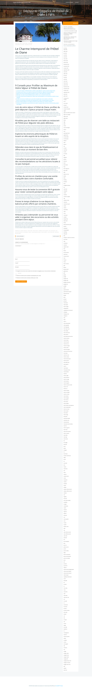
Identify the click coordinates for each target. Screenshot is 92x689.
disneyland (65, 228)
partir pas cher (66, 547)
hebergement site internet (68, 310)
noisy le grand (66, 519)
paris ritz (65, 545)
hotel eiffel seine (66, 362)
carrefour (65, 194)
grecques (65, 300)
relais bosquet (66, 574)
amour (65, 125)
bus (64, 187)
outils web (65, 535)
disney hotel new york (67, 224)
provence (65, 563)
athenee (65, 140)
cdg (64, 198)
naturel (65, 507)
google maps (66, 280)
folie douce (65, 254)
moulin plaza (66, 506)
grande (65, 295)
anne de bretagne (67, 127)
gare (64, 265)
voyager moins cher (67, 664)
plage (64, 552)
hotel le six (65, 388)
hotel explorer (66, 364)
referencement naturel (67, 573)
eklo (64, 235)
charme (65, 207)
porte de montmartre (67, 556)
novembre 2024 (66, 88)
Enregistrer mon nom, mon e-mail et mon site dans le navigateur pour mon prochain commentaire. (36, 271)
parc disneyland (66, 541)
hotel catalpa (66, 330)
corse (65, 213)
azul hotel (65, 149)
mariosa (65, 474)
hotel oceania (66, 410)
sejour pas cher (66, 597)
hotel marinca (66, 399)
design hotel (66, 218)
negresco (65, 511)
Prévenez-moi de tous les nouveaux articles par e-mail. (27, 277)
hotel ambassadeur (67, 323)
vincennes (65, 647)
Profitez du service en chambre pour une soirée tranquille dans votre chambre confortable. (35, 99)
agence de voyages (67, 114)
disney (65, 222)
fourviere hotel (66, 256)
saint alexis (65, 595)
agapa (65, 110)
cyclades (65, 217)
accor (65, 101)
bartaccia (65, 161)
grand (65, 287)
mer (64, 494)
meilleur (65, 487)
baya (64, 166)
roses (65, 589)
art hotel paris (66, 138)
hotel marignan (66, 397)
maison (65, 466)
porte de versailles (67, 558)
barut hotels (66, 164)
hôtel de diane (35, 230)
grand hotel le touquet (67, 291)
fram (64, 258)
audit (64, 142)
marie (65, 472)
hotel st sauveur (66, 433)
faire (64, 248)
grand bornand (66, 289)
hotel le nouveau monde (68, 384)
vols (64, 649)
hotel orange (66, 414)
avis (64, 146)
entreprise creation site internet (69, 237)
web (64, 666)
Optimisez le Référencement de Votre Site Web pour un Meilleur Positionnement (70, 33)
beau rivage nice (66, 168)
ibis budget (65, 442)
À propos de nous (69, 2)
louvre (65, 459)
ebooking (65, 231)
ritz (64, 582)
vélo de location (18, 233)
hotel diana (30, 43)
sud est (65, 623)
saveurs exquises (44, 232)
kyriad (65, 448)
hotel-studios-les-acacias (19, 44)
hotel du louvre (66, 360)
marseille (65, 483)
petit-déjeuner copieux (27, 232)
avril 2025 (65, 79)
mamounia (65, 468)
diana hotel (17, 43)
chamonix (65, 202)
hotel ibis (65, 373)
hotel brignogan (66, 327)
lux (64, 461)
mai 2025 (65, 77)
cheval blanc (66, 209)
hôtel (21, 43)
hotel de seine (66, 347)
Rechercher (75, 23)
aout (64, 131)
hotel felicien (66, 368)
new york (65, 515)
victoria (65, 642)
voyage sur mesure (67, 662)
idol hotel (65, 444)
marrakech (65, 479)
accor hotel (66, 103)
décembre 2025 (66, 64)
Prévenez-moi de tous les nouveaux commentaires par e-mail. (28, 275)
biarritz (65, 176)
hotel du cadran (66, 356)
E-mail (16, 263)
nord (64, 520)
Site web (17, 267)
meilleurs (65, 492)
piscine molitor (66, 550)
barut (64, 163)
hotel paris (65, 416)
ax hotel (65, 148)
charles (65, 205)
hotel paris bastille (67, 418)
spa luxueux (57, 232)
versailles (65, 640)
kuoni (64, 446)
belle (64, 172)
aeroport (65, 105)
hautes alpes (66, 304)
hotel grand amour (67, 369)
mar (64, 470)
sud (64, 621)
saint (64, 593)
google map (66, 278)
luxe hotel (65, 463)
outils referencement (67, 532)
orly (64, 530)
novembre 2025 (66, 66)
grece (65, 297)
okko (64, 528)
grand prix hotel (66, 293)
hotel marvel (66, 401)
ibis (64, 440)
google (65, 276)
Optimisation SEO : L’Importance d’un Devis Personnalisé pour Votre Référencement (70, 38)
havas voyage (66, 306)
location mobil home (67, 455)
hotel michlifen (66, 403)
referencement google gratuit (69, 569)
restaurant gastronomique (36, 232)
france (65, 261)
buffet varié (18, 230)
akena (65, 120)
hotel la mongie (66, 379)
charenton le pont (67, 204)
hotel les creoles (66, 394)
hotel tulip (65, 437)
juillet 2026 (65, 51)
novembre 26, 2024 (28, 44)
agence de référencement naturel (69, 112)
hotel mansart (66, 396)
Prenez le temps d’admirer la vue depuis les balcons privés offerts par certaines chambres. (34, 101)
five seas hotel (66, 252)
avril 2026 (65, 56)
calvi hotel (65, 189)
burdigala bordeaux (67, 185)
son (64, 616)
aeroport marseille (67, 108)
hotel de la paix (66, 341)
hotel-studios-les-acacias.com (22, 2)
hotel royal (65, 429)
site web (65, 608)
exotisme (65, 245)
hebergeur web (66, 314)
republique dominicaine (68, 576)
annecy (65, 129)
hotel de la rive (66, 343)
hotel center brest (67, 332)
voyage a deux (66, 653)
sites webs (65, 612)
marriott (65, 481)
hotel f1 (65, 366)
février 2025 (66, 83)
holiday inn (65, 315)
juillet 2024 (65, 96)
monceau (65, 498)
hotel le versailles (67, 392)
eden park (65, 233)
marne (65, 478)
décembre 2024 (66, 86)
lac (64, 451)
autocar (65, 144)
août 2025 (65, 71)
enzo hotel (65, 239)
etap (64, 241)
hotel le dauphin (66, 382)
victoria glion (66, 643)
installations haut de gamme (43, 230)
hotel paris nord (66, 420)
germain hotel (66, 269)
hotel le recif (66, 386)
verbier (65, 638)
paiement (65, 537)
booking (65, 179)
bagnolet (65, 157)
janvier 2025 (66, 84)
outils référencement (67, 533)
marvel (65, 485)
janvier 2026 (66, 62)
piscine (65, 548)
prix (64, 561)
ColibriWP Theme (59, 685)
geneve (65, 267)
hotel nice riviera (66, 409)
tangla (65, 625)
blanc (64, 177)
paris (56, 230)
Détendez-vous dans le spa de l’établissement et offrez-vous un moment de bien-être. (34, 94)
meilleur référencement (68, 491)
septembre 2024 (66, 92)
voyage (65, 651)
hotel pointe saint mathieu (68, 423)
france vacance (66, 263)
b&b (64, 155)
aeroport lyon (66, 107)
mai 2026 (65, 55)
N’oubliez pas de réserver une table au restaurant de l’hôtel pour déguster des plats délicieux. (35, 92)
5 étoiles (65, 99)
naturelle (65, 509)
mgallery (65, 496)
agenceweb (66, 118)
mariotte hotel (66, 476)
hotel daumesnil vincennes (68, 336)
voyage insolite (66, 657)
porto (65, 560)
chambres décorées (23, 230)
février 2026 (66, 60)
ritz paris (65, 584)
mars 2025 (65, 81)
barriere (65, 159)
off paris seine (66, 526)
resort (65, 578)
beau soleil (65, 170)
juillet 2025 (65, 73)
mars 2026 (65, 58)
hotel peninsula (66, 422)
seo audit (65, 601)
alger (64, 122)
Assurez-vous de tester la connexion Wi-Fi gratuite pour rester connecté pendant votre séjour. (35, 100)
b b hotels (65, 153)
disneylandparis (66, 230)
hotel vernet (66, 438)
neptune (65, 513)
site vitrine (65, 606)
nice (64, 517)
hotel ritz (65, 425)
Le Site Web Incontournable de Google (70, 30)
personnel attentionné (19, 232)
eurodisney (65, 243)
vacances (65, 634)
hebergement (66, 308)
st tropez (65, 619)
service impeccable (51, 232)
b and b (65, 151)
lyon (64, 465)
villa (64, 645)
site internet (66, 604)
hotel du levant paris (67, 358)
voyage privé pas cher (67, 660)
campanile (65, 190)
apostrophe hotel (67, 133)
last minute (65, 453)
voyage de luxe (66, 655)
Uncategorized (66, 632)
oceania (65, 524)
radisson (65, 567)
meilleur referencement (68, 489)
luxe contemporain (52, 230)
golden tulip (66, 271)
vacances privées (66, 636)
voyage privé (66, 658)
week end (65, 670)
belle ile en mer (66, 174)
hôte (64, 317)
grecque (65, 299)
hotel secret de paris (67, 431)
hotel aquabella (66, 325)
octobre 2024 (66, 90)
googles (65, 286)
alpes (64, 123)
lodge (65, 457)
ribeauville (65, 580)
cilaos (65, 211)
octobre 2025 (66, 68)
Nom (16, 259)
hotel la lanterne (66, 377)
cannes (65, 192)
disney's (65, 226)
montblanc (65, 502)
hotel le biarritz (66, 381)
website (65, 668)
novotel (65, 522)
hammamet (66, 302)
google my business (67, 282)
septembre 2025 (66, 69)
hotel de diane (25, 43)
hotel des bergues (67, 349)
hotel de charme (66, 338)
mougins (65, 504)
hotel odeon (66, 412)
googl (65, 274)
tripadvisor (65, 629)
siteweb (65, 614)
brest (64, 183)
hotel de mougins (67, 345)
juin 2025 (65, 75)
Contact (77, 2)
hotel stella (65, 435)
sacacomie (65, 591)
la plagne (65, 450)
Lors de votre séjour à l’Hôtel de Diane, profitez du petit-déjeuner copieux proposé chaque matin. (36, 90)
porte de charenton (67, 554)
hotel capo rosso (66, 328)
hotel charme (66, 334)
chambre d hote (66, 200)
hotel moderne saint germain (69, 405)
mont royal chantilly (67, 500)
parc (64, 539)
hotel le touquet (66, 390)
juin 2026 (65, 53)
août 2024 (65, 94)
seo (64, 599)
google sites (66, 284)
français (65, 259)
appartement (66, 135)
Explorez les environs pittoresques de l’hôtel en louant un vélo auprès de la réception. (34, 93)
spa (64, 617)
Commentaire (18, 245)
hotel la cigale (66, 375)
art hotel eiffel (66, 136)
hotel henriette (66, 371)
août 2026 (65, 49)
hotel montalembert (67, 407)
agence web (66, 116)
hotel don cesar (66, 355)
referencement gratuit (67, 571)
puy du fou (65, 565)
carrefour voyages (67, 196)
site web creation (67, 610)
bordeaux (65, 181)
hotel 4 (65, 321)
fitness (65, 250)
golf (64, 273)
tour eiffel (65, 627)
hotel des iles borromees (68, 351)
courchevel (65, 215)
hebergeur (65, 312)
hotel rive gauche (67, 427)
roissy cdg (65, 588)
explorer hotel (66, 246)
